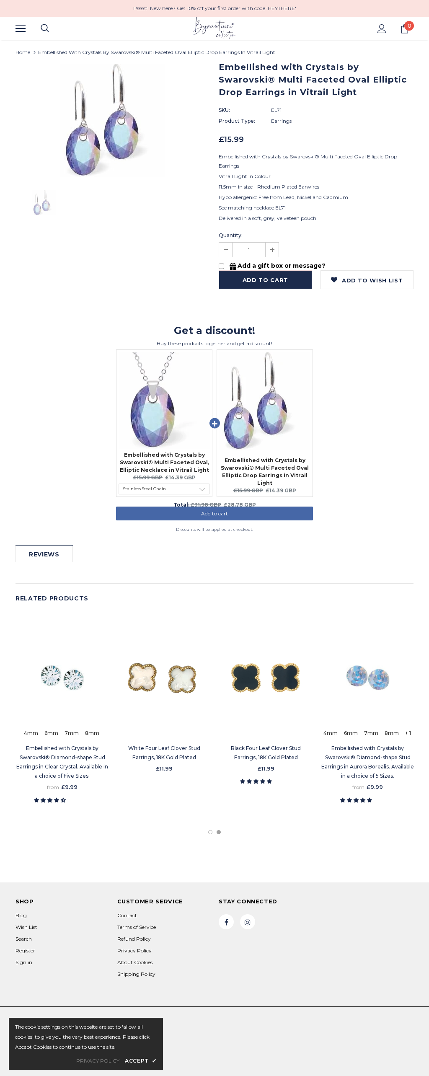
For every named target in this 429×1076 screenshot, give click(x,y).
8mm (92, 733)
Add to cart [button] (214, 518)
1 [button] (210, 832)
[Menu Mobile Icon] (21, 28)
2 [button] (219, 832)
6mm (51, 733)
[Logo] (214, 28)
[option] (113, 120)
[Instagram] (247, 921)
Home (23, 52)
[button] (50, 800)
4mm (31, 733)
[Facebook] (226, 921)
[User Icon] (381, 28)
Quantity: (231, 235)
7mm (72, 733)
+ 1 (408, 733)
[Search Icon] (45, 28)
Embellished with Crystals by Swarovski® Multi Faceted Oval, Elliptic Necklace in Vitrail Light (164, 462)
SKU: (224, 110)
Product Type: (237, 121)
